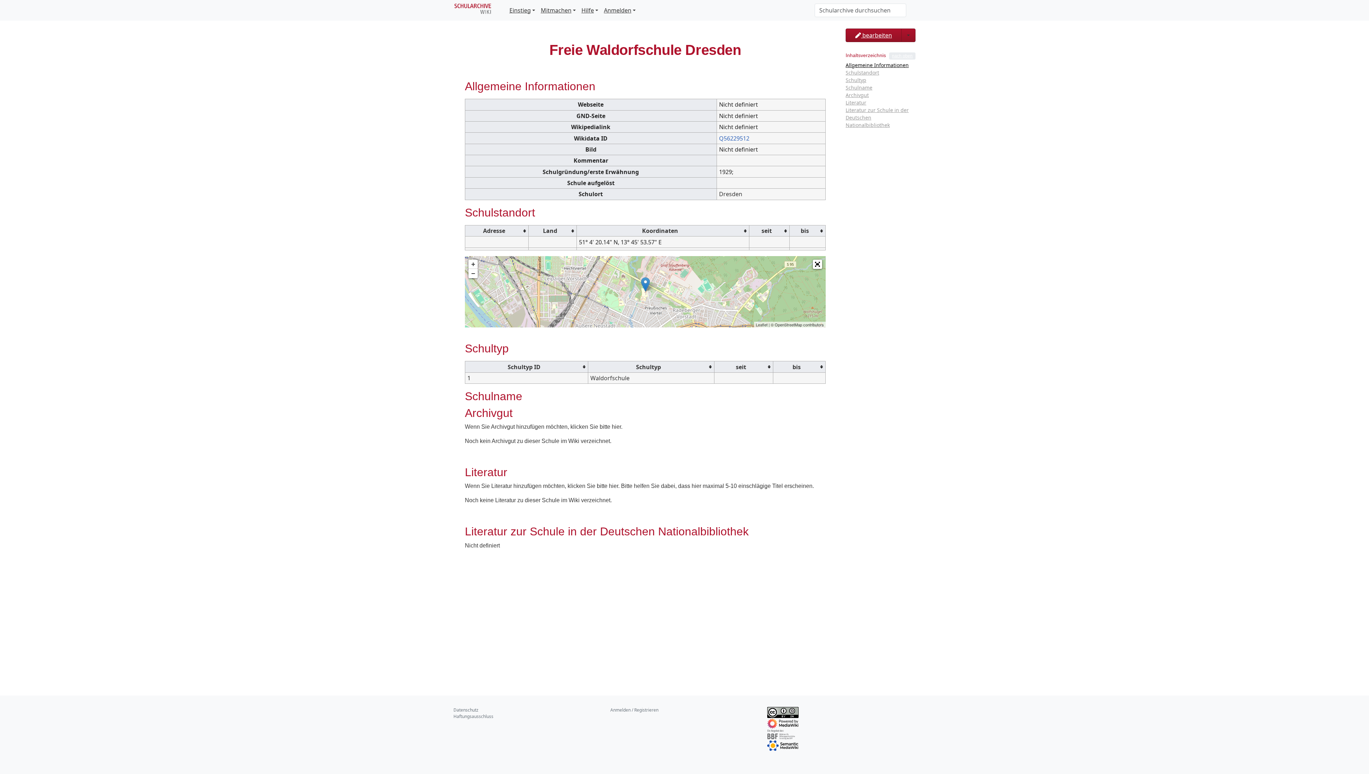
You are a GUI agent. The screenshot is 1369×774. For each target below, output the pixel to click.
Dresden (730, 194)
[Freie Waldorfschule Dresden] (645, 284)
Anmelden (617, 10)
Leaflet (762, 324)
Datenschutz (465, 710)
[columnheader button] (497, 230)
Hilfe (587, 10)
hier (616, 427)
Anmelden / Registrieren (634, 710)
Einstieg (520, 10)
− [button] (473, 273)
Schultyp (648, 367)
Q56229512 (734, 138)
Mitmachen (556, 10)
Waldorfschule (610, 378)
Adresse (494, 231)
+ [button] (473, 264)
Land (550, 231)
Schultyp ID (524, 367)
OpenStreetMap (788, 324)
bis (805, 231)
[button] (817, 264)
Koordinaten (660, 231)
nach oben (902, 56)
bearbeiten (876, 35)
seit (767, 231)
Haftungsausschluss (473, 716)
